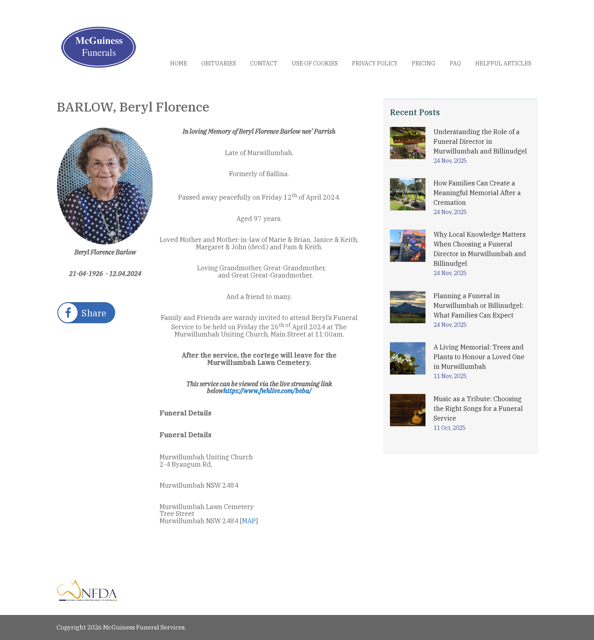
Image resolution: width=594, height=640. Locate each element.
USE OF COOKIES (315, 63)
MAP (249, 521)
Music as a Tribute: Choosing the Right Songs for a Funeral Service (478, 408)
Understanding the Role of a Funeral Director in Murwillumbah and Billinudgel (480, 141)
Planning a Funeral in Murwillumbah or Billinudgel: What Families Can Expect (478, 305)
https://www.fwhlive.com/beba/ (267, 391)
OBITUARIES (218, 63)
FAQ (455, 63)
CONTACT (264, 63)
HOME (178, 63)
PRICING (424, 63)
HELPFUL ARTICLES (503, 63)
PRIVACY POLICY (375, 63)
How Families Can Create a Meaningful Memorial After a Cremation (477, 192)
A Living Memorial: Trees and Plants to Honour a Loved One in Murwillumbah (479, 357)
